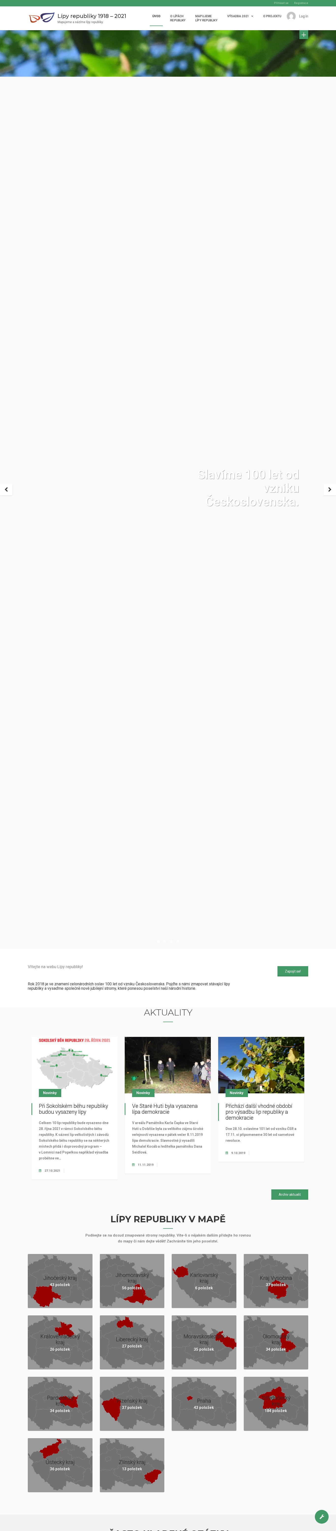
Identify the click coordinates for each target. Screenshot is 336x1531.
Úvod (156, 16)
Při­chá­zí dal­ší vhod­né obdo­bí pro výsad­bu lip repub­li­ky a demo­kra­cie (259, 1112)
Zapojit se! (293, 971)
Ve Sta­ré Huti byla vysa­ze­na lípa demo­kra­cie (165, 1109)
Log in (303, 16)
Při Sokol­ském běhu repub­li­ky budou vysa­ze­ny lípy (73, 1109)
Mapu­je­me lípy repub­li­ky (206, 18)
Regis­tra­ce (301, 3)
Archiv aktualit (290, 1195)
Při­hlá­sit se (281, 3)
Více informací (181, 1523)
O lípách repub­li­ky (177, 18)
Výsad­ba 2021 (238, 16)
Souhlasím (154, 1523)
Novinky (50, 1093)
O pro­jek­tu (272, 16)
